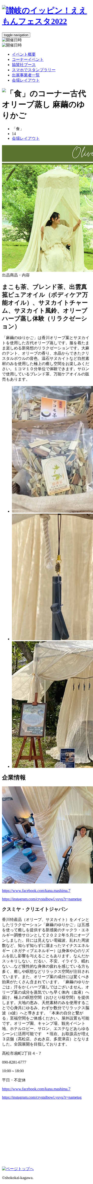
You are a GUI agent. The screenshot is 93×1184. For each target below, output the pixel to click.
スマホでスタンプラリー (34, 70)
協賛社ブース (24, 65)
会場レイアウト (26, 80)
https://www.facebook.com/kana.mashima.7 (36, 890)
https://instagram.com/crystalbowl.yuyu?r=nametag (42, 899)
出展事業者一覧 (26, 75)
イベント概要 (24, 54)
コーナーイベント (28, 59)
